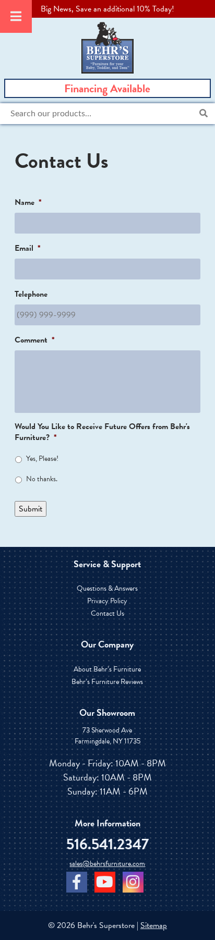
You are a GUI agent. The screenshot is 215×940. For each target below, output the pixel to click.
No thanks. (41, 478)
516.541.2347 (107, 844)
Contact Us (107, 613)
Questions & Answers (107, 588)
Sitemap (153, 925)
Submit (30, 509)
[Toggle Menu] (16, 16)
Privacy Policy (107, 600)
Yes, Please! (42, 458)
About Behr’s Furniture (107, 669)
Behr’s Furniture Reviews (107, 681)
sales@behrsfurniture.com (107, 863)
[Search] (203, 113)
